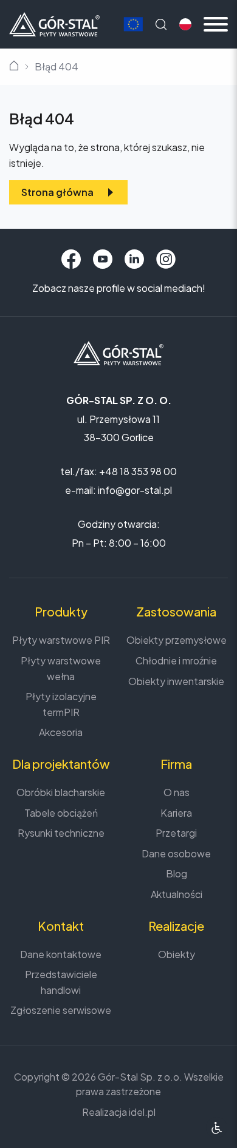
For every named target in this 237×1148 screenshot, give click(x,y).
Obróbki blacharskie (60, 792)
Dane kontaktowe (60, 954)
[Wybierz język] (185, 24)
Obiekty (176, 954)
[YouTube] (102, 259)
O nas (176, 792)
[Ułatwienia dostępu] (216, 1127)
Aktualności (176, 894)
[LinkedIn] (134, 259)
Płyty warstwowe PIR (61, 639)
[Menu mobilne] (216, 24)
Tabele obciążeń (61, 812)
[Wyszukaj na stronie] (161, 24)
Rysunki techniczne (61, 832)
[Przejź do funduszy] (133, 24)
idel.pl (142, 1112)
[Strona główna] (54, 22)
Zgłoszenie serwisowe (60, 1010)
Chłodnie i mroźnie (176, 660)
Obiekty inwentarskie (176, 681)
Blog (176, 873)
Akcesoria (61, 732)
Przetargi (176, 832)
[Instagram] (166, 259)
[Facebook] (71, 259)
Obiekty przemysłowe (176, 639)
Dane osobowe (176, 853)
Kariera (176, 812)
